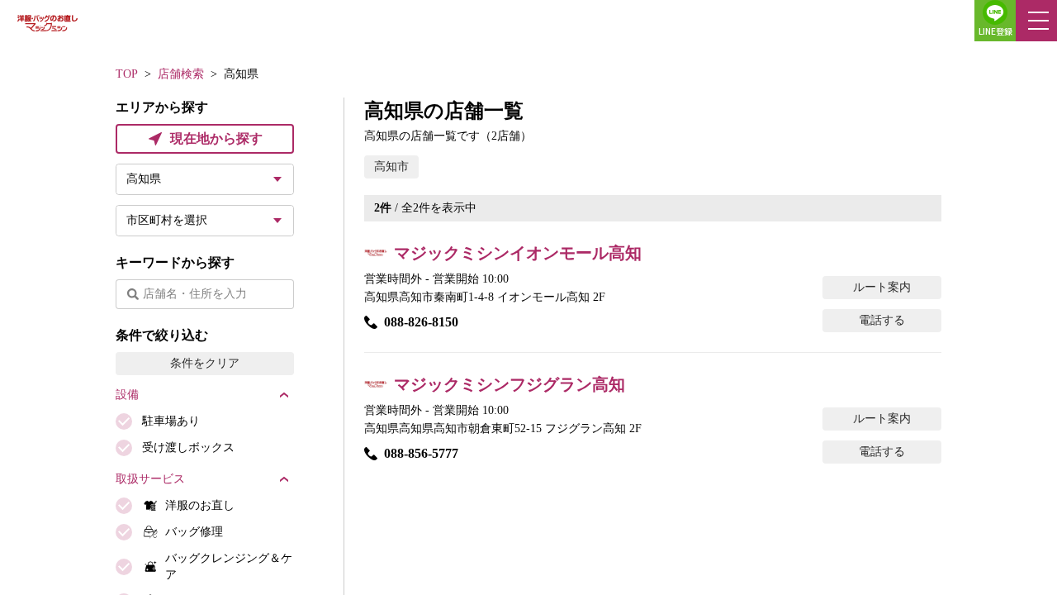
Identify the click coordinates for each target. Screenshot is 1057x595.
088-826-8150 (421, 322)
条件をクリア (204, 363)
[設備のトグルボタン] (284, 395)
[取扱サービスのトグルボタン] (284, 479)
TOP (127, 74)
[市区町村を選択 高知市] (205, 220)
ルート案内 (882, 287)
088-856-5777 (421, 453)
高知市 (391, 166)
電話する (882, 320)
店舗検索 (181, 74)
